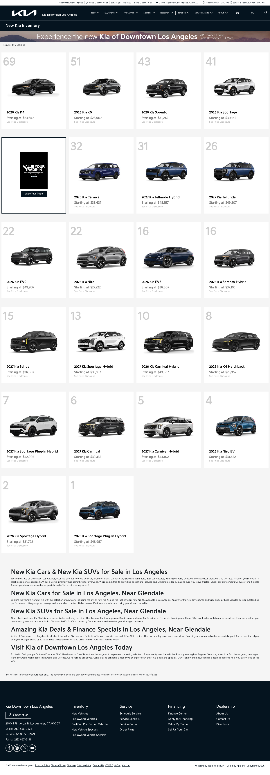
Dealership (225, 706)
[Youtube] (32, 748)
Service (126, 706)
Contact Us (20, 715)
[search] (265, 13)
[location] (157, 3)
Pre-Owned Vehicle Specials (89, 735)
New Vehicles (80, 713)
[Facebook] (9, 748)
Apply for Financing (180, 719)
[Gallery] (135, 36)
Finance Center (177, 713)
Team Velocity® (216, 766)
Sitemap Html (84, 765)
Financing (176, 706)
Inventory (80, 706)
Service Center (129, 724)
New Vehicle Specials (85, 729)
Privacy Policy (42, 765)
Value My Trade (178, 724)
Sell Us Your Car (178, 729)
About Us (222, 713)
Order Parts (127, 729)
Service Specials (130, 719)
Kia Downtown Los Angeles (20, 765)
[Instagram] (17, 748)
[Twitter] (24, 748)
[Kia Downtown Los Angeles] (45, 13)
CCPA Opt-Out (112, 765)
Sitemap (71, 765)
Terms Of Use (58, 765)
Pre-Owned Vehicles (84, 719)
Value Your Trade (34, 193)
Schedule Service (130, 713)
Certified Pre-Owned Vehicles (90, 724)
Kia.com (126, 765)
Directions (222, 724)
